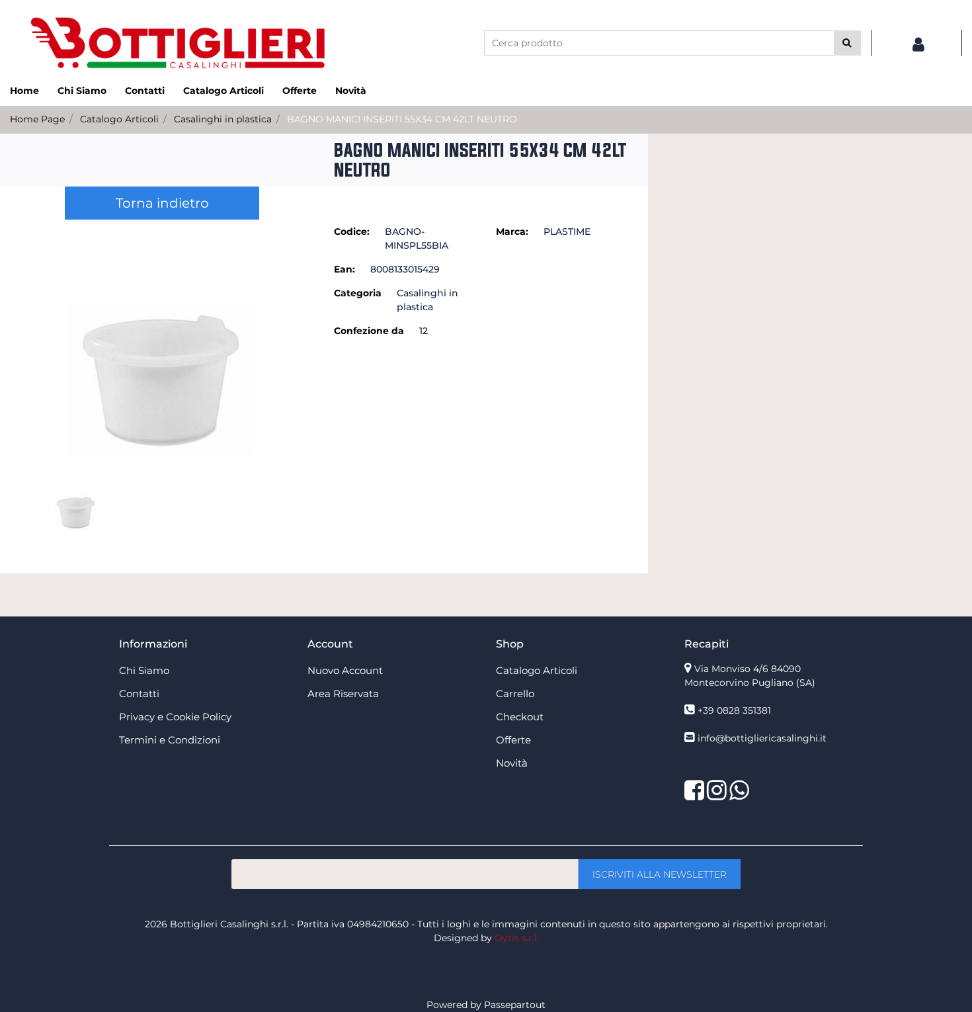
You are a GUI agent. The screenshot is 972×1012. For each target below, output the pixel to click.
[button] (847, 43)
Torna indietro (162, 203)
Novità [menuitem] (350, 91)
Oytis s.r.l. (517, 938)
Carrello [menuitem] (515, 693)
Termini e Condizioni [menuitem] (169, 740)
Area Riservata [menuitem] (343, 693)
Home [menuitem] (24, 91)
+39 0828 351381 (734, 710)
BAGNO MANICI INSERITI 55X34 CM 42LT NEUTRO (402, 119)
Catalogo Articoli (119, 119)
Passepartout (515, 1005)
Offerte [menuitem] (299, 91)
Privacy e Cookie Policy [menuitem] (175, 716)
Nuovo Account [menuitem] (345, 670)
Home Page (37, 119)
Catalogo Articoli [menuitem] (223, 91)
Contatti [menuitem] (145, 91)
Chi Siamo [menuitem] (82, 91)
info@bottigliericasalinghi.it (762, 738)
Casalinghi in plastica (223, 119)
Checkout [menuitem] (520, 716)
